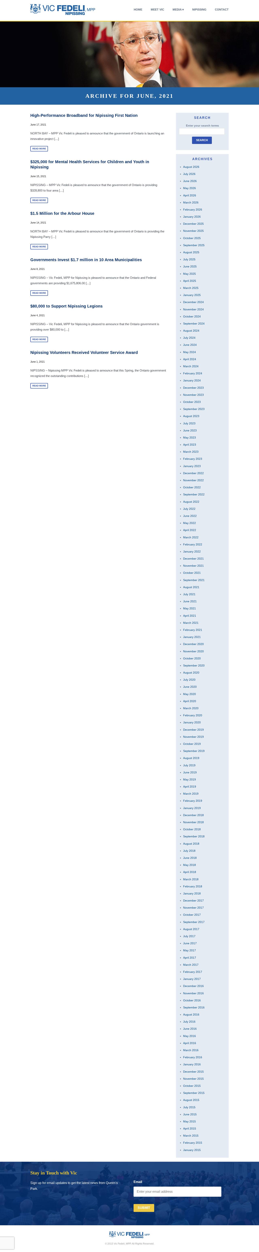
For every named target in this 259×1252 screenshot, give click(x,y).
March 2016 (190, 1050)
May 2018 (189, 865)
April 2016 (189, 1043)
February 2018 (192, 886)
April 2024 (189, 359)
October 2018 (192, 829)
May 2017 (189, 950)
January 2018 (192, 893)
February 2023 (192, 458)
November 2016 (193, 993)
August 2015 (191, 1100)
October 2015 (192, 1085)
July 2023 (189, 423)
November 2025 (193, 230)
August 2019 (191, 758)
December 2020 (193, 644)
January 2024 (192, 380)
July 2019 (189, 765)
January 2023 (192, 466)
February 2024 (192, 373)
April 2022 (189, 530)
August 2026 (191, 166)
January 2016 (192, 1064)
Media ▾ (178, 9)
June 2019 (190, 772)
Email (138, 1182)
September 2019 (194, 751)
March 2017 (190, 964)
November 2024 (193, 309)
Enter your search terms (202, 125)
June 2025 (190, 266)
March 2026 (190, 202)
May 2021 (189, 608)
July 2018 (189, 850)
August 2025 (191, 252)
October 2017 (192, 914)
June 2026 (190, 181)
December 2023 (193, 387)
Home (138, 9)
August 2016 (191, 1014)
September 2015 (194, 1092)
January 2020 (192, 722)
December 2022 (193, 473)
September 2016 (194, 1007)
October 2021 (192, 572)
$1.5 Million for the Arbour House (62, 213)
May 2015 (189, 1121)
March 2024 (190, 366)
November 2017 (193, 907)
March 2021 (190, 622)
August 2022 (191, 501)
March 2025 (190, 288)
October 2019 (192, 743)
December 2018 (193, 815)
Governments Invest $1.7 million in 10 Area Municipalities (86, 260)
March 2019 (190, 793)
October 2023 (192, 401)
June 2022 (190, 515)
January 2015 (192, 1150)
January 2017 (192, 979)
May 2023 (189, 437)
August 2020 (191, 672)
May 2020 (189, 694)
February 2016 (192, 1057)
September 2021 (194, 580)
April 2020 (189, 701)
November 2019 (193, 736)
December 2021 (193, 558)
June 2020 (190, 686)
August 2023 (191, 416)
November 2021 (193, 565)
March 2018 (190, 879)
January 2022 (192, 551)
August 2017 (191, 929)
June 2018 (190, 857)
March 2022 (190, 537)
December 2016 (193, 986)
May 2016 (189, 1036)
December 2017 (193, 900)
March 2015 (190, 1135)
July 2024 (189, 337)
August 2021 (191, 587)
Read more (39, 148)
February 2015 (192, 1142)
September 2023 (194, 409)
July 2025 (189, 259)
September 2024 (194, 323)
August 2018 (191, 843)
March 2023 (190, 451)
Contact (222, 9)
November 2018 (193, 822)
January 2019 (192, 808)
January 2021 (192, 637)
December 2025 (193, 223)
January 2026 (192, 216)
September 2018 (194, 836)
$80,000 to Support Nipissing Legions (66, 306)
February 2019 (192, 800)
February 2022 (192, 544)
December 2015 (193, 1071)
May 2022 (189, 523)
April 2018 (189, 872)
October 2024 (192, 316)
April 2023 (189, 444)
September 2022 (194, 494)
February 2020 (192, 715)
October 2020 (192, 658)
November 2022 (193, 480)
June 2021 (190, 601)
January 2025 (192, 295)
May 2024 (189, 352)
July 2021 (189, 594)
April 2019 (189, 786)
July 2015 (189, 1107)
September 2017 (194, 922)
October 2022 (192, 487)
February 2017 (192, 971)
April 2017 (189, 957)
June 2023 (190, 430)
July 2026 (189, 174)
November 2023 (193, 394)
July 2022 (189, 508)
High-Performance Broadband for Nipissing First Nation (84, 115)
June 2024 (190, 344)
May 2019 (189, 779)
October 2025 (192, 238)
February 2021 (192, 629)
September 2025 (194, 245)
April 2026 (189, 195)
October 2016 (192, 1000)
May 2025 (189, 273)
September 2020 (194, 665)
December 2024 (193, 302)
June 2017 (190, 943)
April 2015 (189, 1128)
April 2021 (189, 615)
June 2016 (190, 1028)
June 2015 (190, 1114)
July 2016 (189, 1021)
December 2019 (193, 729)
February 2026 (192, 209)
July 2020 (189, 679)
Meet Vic (157, 9)
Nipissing (199, 9)
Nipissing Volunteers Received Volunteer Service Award (84, 352)
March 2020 (190, 708)
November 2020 (193, 651)
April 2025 (189, 280)
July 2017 (189, 936)
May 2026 (189, 188)
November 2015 (193, 1078)
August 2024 (191, 330)
